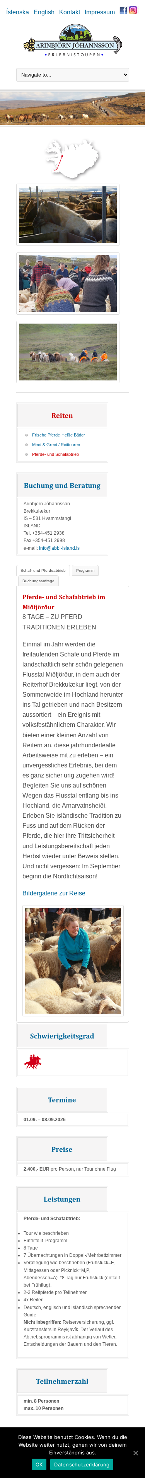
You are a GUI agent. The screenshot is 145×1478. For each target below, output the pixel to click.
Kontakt (69, 12)
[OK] (135, 1453)
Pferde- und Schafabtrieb (55, 454)
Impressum (100, 12)
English (44, 12)
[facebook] (123, 12)
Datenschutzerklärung (81, 1464)
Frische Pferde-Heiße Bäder (58, 435)
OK (39, 1464)
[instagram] (133, 12)
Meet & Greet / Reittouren (56, 444)
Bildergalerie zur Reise (53, 893)
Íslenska (17, 12)
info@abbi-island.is (59, 548)
